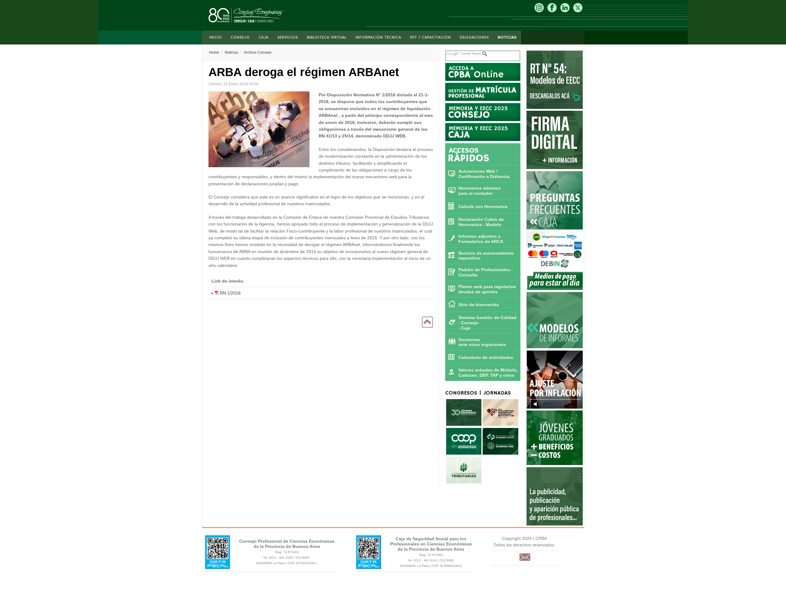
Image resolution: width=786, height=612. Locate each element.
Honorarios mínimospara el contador (479, 191)
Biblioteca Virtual (326, 37)
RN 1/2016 (230, 293)
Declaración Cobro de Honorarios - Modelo (481, 222)
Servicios (287, 37)
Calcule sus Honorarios (483, 206)
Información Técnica (378, 37)
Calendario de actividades (485, 357)
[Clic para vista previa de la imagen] (258, 130)
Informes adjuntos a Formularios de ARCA (480, 239)
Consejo (240, 37)
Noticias (507, 37)
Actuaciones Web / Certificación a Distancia (484, 174)
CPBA (252, 15)
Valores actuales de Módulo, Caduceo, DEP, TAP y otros (488, 373)
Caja (263, 37)
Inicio (215, 37)
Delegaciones (474, 37)
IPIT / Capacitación (430, 37)
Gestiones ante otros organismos (482, 342)
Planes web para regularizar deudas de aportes (487, 289)
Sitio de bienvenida (478, 304)
